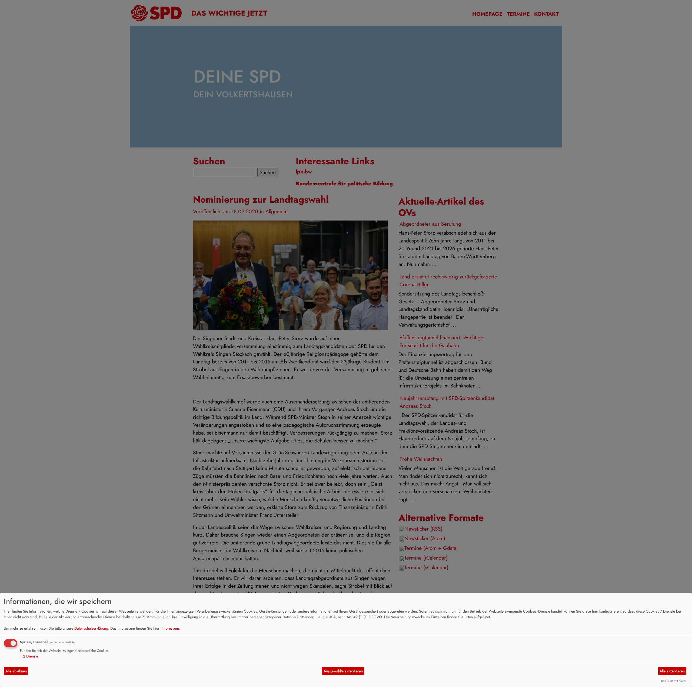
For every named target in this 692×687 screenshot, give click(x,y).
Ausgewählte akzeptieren (343, 671)
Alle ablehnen (16, 671)
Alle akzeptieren (672, 671)
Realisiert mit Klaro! (673, 681)
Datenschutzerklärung (91, 628)
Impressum (170, 628)
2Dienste (29, 656)
